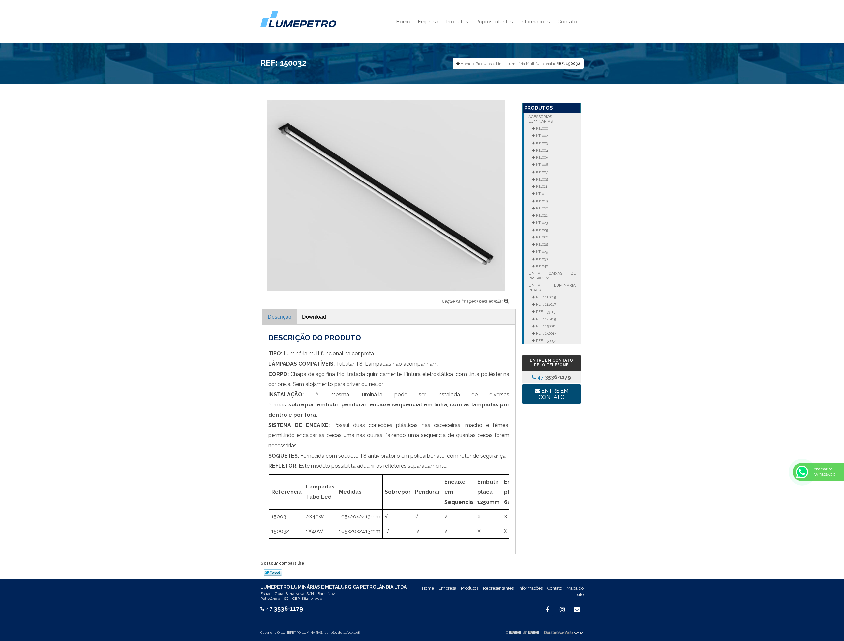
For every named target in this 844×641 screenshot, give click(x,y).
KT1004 (541, 150)
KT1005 (541, 157)
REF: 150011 (545, 326)
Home (403, 22)
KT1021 (541, 215)
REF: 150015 (545, 333)
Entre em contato (553, 394)
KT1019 (541, 201)
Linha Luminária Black (551, 287)
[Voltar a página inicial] (298, 18)
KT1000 (541, 128)
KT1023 (541, 222)
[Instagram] (562, 609)
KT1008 (541, 179)
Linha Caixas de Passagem (551, 275)
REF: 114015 (545, 297)
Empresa (428, 22)
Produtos (457, 22)
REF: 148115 (545, 319)
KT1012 (541, 193)
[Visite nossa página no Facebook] (547, 609)
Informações (535, 22)
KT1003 (541, 143)
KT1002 (541, 135)
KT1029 (541, 251)
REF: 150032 (545, 340)
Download (314, 317)
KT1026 (541, 237)
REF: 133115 (545, 311)
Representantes (494, 22)
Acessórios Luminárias (540, 119)
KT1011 (541, 186)
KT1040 (541, 266)
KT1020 (541, 208)
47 (553, 377)
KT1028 (541, 244)
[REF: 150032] (386, 195)
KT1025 (541, 230)
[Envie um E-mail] (577, 609)
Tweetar (273, 572)
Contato (567, 22)
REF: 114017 (545, 304)
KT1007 (541, 172)
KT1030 (541, 259)
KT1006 (541, 164)
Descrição (279, 317)
